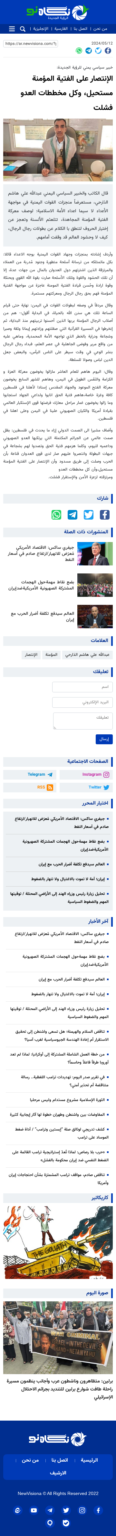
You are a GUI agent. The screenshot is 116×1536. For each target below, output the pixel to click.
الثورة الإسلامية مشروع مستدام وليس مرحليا (67, 1100)
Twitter (95, 787)
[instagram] (82, 1510)
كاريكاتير (100, 1198)
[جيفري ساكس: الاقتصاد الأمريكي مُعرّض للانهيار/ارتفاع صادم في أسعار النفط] (93, 553)
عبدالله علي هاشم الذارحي (87, 655)
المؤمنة (51, 655)
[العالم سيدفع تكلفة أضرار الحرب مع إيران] (93, 616)
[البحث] (22, 29)
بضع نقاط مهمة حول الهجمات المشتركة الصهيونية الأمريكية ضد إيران (41, 585)
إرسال (104, 739)
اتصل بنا (80, 29)
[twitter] (98, 50)
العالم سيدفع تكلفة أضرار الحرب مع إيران (42, 617)
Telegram (36, 775)
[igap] (50, 1523)
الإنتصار (31, 655)
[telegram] (88, 50)
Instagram (92, 775)
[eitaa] (18, 1510)
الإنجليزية (40, 29)
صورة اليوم (97, 1293)
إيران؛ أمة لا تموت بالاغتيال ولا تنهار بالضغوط (68, 879)
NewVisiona (30, 1493)
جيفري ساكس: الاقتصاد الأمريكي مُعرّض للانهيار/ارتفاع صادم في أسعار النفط (41, 554)
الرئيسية (89, 1461)
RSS (41, 787)
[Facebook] (108, 50)
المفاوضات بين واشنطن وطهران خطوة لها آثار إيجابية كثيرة (57, 1115)
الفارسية (61, 29)
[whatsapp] (79, 50)
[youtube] (34, 1510)
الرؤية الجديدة (75, 7)
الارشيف (58, 1473)
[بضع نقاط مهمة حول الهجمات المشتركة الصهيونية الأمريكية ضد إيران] (93, 585)
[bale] (66, 1523)
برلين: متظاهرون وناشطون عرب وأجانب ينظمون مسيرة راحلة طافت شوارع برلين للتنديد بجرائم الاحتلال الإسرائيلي (60, 1389)
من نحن (100, 29)
